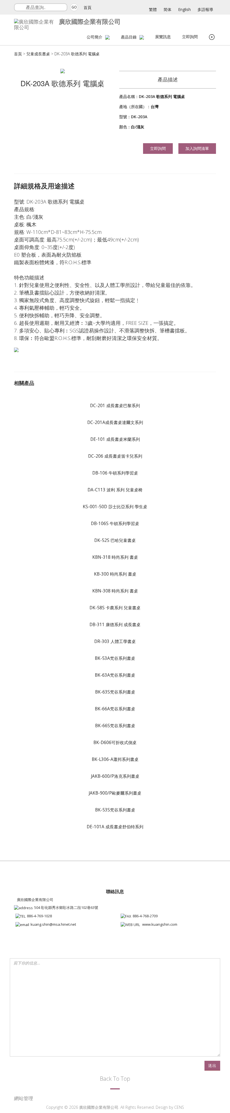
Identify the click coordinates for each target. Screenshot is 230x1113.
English (184, 9)
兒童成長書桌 (38, 53)
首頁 (87, 7)
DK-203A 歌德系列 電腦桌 (77, 53)
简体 (167, 9)
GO (74, 7)
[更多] (211, 37)
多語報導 (205, 9)
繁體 (153, 9)
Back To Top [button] (115, 1078)
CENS (179, 1107)
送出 (212, 1065)
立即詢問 (190, 36)
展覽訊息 (163, 36)
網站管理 (23, 1098)
